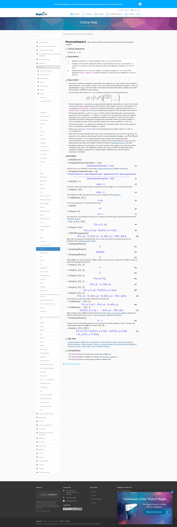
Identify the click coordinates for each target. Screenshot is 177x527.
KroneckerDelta (44, 271)
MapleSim (41, 468)
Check (41, 135)
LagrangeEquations (45, 275)
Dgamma (42, 188)
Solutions (93, 495)
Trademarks (91, 524)
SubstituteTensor (45, 360)
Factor (42, 222)
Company (93, 502)
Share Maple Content (45, 59)
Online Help (77, 34)
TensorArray (43, 376)
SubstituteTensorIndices (47, 364)
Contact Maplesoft (124, 10)
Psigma (42, 326)
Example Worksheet (45, 101)
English (44, 521)
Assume (42, 124)
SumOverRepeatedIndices (47, 368)
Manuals (41, 457)
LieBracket (43, 287)
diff (41, 192)
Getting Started (43, 42)
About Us (39, 487)
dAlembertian (43, 177)
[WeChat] (81, 509)
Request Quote (136, 10)
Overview (42, 97)
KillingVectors (44, 268)
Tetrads (42, 82)
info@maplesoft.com (71, 501)
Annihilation (43, 112)
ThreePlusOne (44, 86)
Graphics (41, 421)
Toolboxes (41, 465)
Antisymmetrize (44, 120)
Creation (42, 162)
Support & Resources (96, 499)
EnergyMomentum (45, 211)
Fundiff (42, 230)
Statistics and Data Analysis (46, 413)
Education (41, 442)
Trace (41, 391)
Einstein (42, 207)
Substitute (43, 357)
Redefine (42, 330)
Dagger (42, 173)
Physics (41, 67)
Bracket (42, 131)
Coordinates (43, 158)
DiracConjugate (44, 203)
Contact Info (67, 487)
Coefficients (43, 143)
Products (93, 491)
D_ (40, 165)
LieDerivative (43, 290)
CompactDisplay (44, 150)
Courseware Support (46, 71)
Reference (41, 449)
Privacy (74, 524)
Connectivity (42, 429)
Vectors (42, 93)
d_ (40, 169)
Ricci (41, 334)
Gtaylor (42, 249)
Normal (42, 307)
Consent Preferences (82, 524)
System (41, 453)
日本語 (62, 521)
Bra (41, 127)
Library (42, 283)
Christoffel (43, 139)
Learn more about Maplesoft (42, 511)
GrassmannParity (45, 245)
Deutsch (56, 521)
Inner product (44, 253)
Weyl (41, 410)
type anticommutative (46, 398)
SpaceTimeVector (44, 353)
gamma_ (42, 237)
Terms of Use (67, 524)
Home (65, 34)
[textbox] (91, 92)
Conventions (43, 154)
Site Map (98, 524)
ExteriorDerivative (45, 218)
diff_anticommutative (45, 199)
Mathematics (42, 63)
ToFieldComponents (45, 383)
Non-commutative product (47, 304)
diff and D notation (45, 196)
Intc (41, 256)
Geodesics (43, 241)
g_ (40, 234)
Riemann (42, 338)
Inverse (42, 260)
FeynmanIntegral (44, 74)
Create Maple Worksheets (46, 50)
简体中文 (67, 521)
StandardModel (44, 78)
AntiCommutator (45, 116)
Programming (42, 417)
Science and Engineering (45, 425)
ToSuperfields (43, 387)
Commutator (43, 146)
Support (70, 34)
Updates (42, 90)
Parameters (43, 311)
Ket (41, 264)
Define (42, 184)
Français (50, 521)
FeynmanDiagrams (45, 226)
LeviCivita (42, 279)
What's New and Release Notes (47, 46)
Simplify (42, 345)
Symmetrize (43, 372)
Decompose (43, 181)
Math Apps (42, 438)
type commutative (45, 402)
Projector (42, 322)
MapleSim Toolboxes (44, 472)
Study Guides (42, 446)
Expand (42, 215)
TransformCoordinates (46, 394)
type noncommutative (46, 406)
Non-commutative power (47, 300)
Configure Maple (43, 461)
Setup (41, 341)
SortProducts (43, 349)
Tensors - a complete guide (47, 379)
